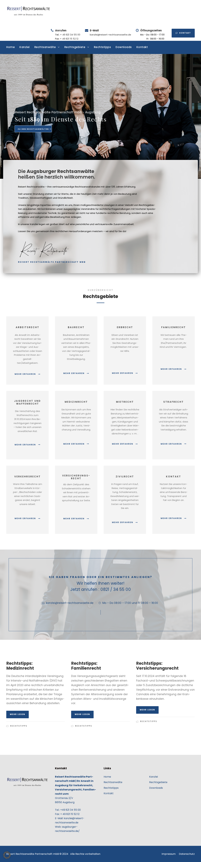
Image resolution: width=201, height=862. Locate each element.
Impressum (169, 854)
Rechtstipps (102, 47)
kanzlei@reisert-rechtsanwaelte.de (110, 34)
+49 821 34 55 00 (70, 810)
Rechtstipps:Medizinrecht (20, 666)
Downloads (124, 47)
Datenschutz (187, 854)
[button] (7, 855)
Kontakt (185, 32)
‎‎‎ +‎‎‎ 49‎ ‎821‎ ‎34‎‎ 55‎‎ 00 (70, 34)
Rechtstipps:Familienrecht (86, 666)
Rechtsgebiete (74, 47)
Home (10, 47)
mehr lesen (17, 714)
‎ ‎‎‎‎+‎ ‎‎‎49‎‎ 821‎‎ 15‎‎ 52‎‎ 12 (68, 38)
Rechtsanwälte (45, 47)
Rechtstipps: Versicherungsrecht (157, 666)
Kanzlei (24, 47)
